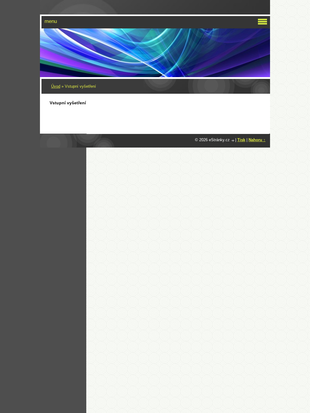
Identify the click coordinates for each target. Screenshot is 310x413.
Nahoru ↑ (257, 140)
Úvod (55, 86)
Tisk (241, 140)
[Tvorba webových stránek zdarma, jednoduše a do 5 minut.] (233, 140)
